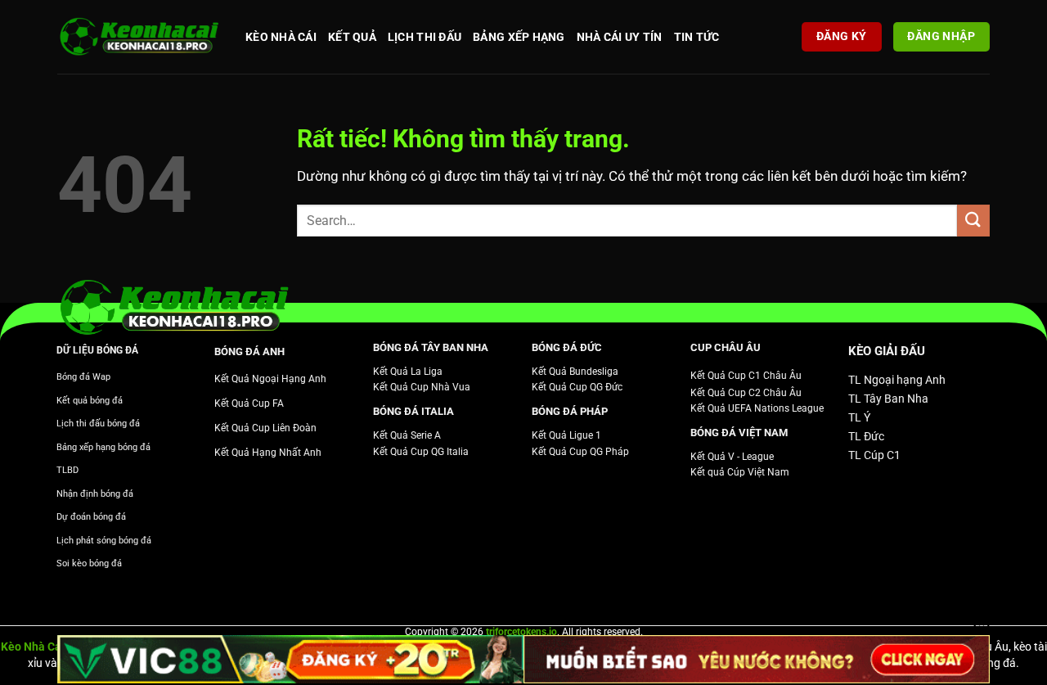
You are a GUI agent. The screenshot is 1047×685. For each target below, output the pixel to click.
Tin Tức (697, 36)
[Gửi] (973, 221)
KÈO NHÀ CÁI (281, 36)
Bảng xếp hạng (519, 36)
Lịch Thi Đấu (424, 36)
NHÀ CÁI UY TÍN (620, 36)
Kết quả (352, 36)
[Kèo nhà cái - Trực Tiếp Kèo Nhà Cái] (139, 37)
